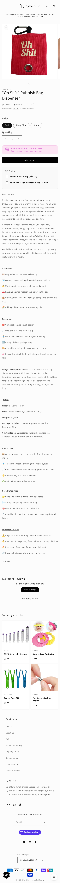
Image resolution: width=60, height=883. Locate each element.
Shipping (16, 108)
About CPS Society (14, 745)
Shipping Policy (12, 751)
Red (7, 125)
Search (9, 726)
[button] (6, 6)
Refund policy (12, 758)
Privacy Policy (12, 764)
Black (36, 125)
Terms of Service (13, 770)
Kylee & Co (25, 880)
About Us (10, 733)
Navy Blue (21, 125)
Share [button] (7, 561)
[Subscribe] (44, 822)
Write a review (30, 589)
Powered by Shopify (37, 880)
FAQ (7, 739)
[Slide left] (24, 84)
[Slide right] (36, 84)
